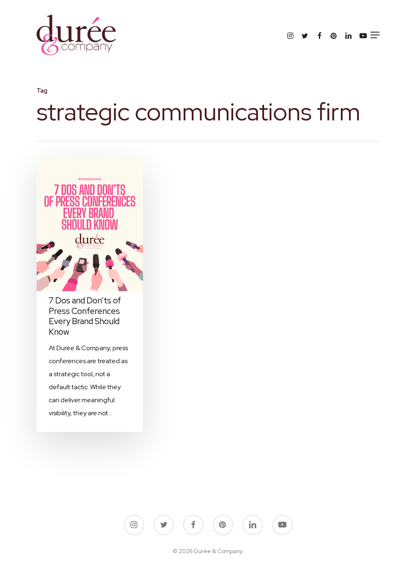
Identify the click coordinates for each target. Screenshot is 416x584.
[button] (374, 35)
